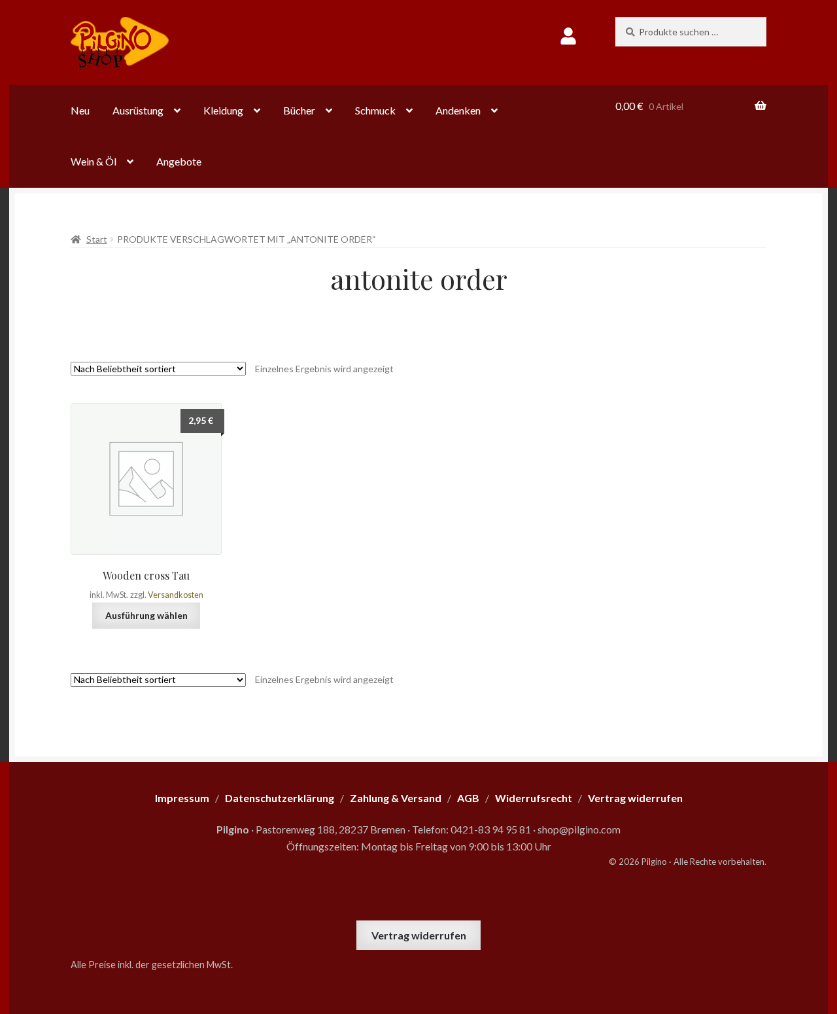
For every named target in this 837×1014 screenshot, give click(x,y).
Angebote (178, 161)
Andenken (458, 110)
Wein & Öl (93, 161)
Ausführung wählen (146, 615)
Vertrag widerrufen (418, 935)
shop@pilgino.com (579, 829)
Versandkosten (175, 595)
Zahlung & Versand (395, 798)
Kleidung (223, 110)
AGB (468, 798)
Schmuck (375, 110)
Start (96, 239)
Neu (80, 110)
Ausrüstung (137, 110)
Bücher (299, 110)
